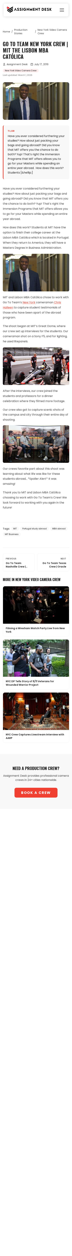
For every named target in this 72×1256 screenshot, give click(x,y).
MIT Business (12, 534)
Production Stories (20, 31)
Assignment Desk (17, 64)
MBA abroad (59, 528)
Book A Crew (36, 792)
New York (29, 302)
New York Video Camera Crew (52, 31)
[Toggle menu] (62, 10)
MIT (15, 528)
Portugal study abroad (34, 528)
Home (6, 31)
